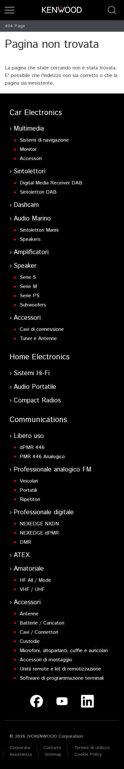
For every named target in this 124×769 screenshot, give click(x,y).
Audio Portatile (35, 387)
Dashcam (26, 205)
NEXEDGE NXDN (39, 524)
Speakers (30, 239)
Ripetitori (30, 499)
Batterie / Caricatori (42, 623)
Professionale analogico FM (53, 469)
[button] (9, 10)
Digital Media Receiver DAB (51, 183)
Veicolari (29, 481)
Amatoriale (29, 569)
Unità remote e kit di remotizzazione (60, 669)
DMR (25, 542)
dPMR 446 (32, 447)
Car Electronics (36, 112)
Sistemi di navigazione (44, 140)
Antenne (29, 614)
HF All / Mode (35, 580)
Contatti (52, 748)
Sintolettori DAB (38, 192)
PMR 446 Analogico (42, 456)
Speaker (25, 266)
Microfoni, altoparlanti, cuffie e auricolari (64, 650)
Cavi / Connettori (39, 632)
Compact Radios (37, 400)
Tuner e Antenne (38, 338)
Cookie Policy (88, 754)
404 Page (15, 26)
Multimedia (29, 128)
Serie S (28, 277)
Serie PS (29, 295)
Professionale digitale (44, 512)
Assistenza (21, 754)
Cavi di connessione (42, 329)
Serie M (28, 286)
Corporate (20, 748)
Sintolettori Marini (39, 230)
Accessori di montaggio (46, 659)
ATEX (22, 555)
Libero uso (29, 436)
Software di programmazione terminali (62, 678)
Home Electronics (40, 357)
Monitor (28, 149)
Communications (38, 419)
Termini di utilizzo (92, 748)
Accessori (31, 158)
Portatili (28, 490)
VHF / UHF (32, 589)
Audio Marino (32, 218)
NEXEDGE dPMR (39, 533)
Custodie (30, 641)
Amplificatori (31, 252)
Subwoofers (33, 305)
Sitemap (53, 754)
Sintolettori (29, 171)
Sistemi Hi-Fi (32, 373)
